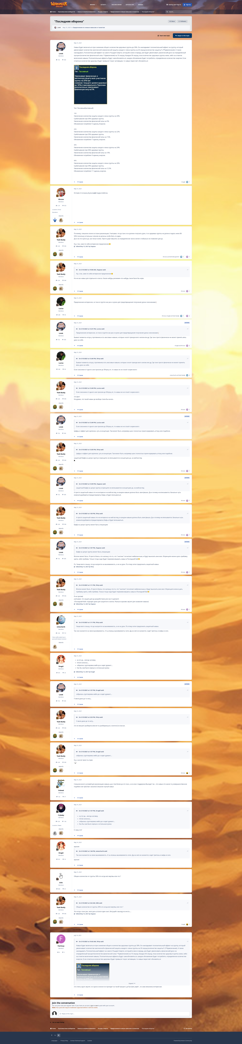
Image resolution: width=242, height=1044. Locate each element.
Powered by (183, 1040)
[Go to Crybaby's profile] (61, 808)
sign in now (94, 1005)
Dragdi (183, 182)
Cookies (89, 1040)
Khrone (61, 199)
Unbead (61, 790)
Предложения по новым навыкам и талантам (89, 27)
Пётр (98, 358)
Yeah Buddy (61, 240)
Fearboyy (61, 946)
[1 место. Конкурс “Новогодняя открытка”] (55, 254)
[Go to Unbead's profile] (61, 783)
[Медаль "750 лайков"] (61, 254)
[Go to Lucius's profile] (61, 301)
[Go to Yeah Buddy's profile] (61, 232)
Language (54, 1040)
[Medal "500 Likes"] (61, 219)
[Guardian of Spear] (55, 219)
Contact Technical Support (77, 1040)
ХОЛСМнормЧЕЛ (174, 257)
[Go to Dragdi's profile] (61, 659)
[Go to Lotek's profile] (55, 28)
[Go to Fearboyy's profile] (61, 938)
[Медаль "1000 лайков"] (55, 832)
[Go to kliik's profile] (61, 875)
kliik (61, 883)
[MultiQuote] (74, 182)
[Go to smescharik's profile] (61, 619)
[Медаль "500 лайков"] (55, 646)
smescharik (173, 375)
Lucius (61, 309)
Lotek (59, 27)
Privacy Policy (64, 1040)
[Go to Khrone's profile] (61, 192)
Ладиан (99, 270)
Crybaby (61, 815)
